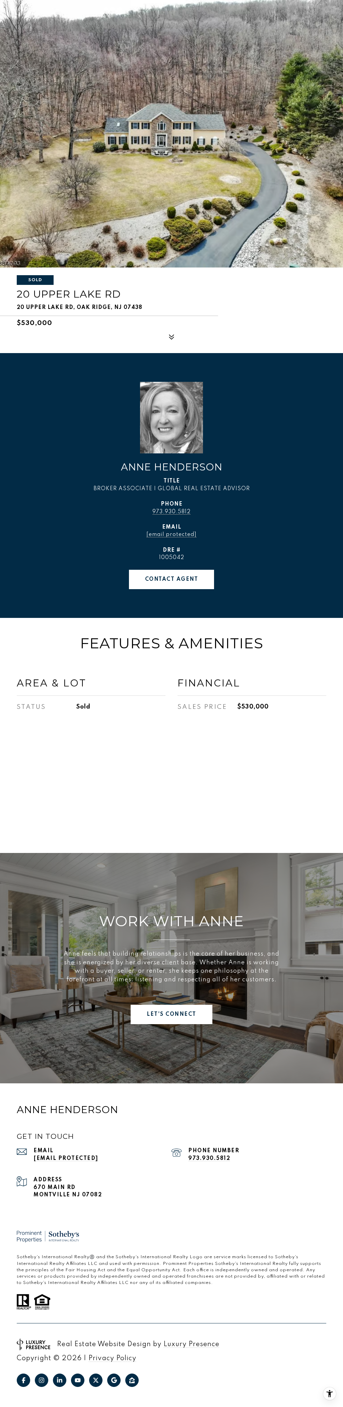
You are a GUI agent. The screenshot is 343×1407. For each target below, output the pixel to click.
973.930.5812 (171, 512)
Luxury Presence (191, 1344)
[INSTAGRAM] (41, 1380)
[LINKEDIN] (59, 1380)
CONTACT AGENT (171, 579)
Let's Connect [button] (171, 1014)
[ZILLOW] (132, 1380)
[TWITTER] (95, 1380)
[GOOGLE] (114, 1380)
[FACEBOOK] (23, 1380)
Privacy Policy (112, 1358)
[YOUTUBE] (77, 1380)
